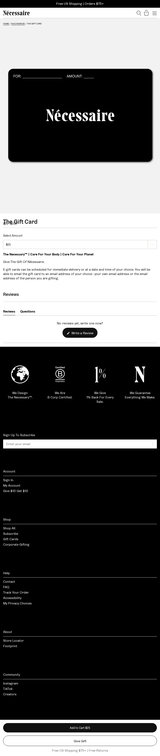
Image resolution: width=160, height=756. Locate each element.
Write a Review (83, 334)
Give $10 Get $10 (15, 491)
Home (6, 23)
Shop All (9, 528)
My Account (11, 485)
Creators (9, 694)
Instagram (10, 683)
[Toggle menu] (155, 13)
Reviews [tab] (9, 312)
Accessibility (12, 598)
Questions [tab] (27, 312)
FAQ (6, 587)
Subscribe (10, 533)
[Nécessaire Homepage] (16, 13)
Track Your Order (16, 592)
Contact (9, 581)
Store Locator (13, 640)
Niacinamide (18, 23)
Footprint (10, 646)
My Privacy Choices (17, 603)
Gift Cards (10, 539)
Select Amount (12, 235)
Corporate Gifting (16, 544)
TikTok (7, 689)
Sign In (8, 480)
